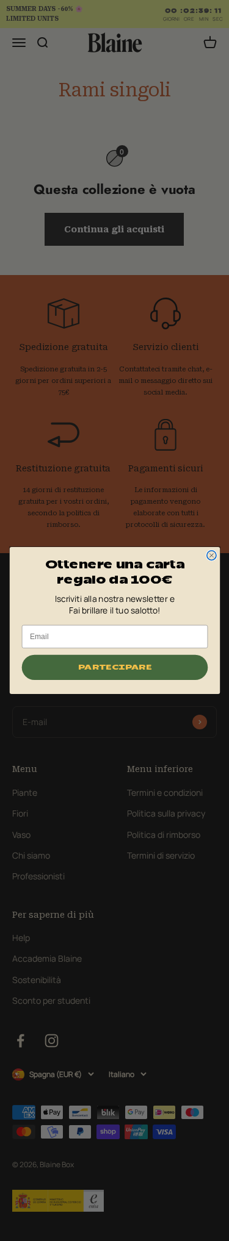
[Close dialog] (211, 555)
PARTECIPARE (114, 667)
